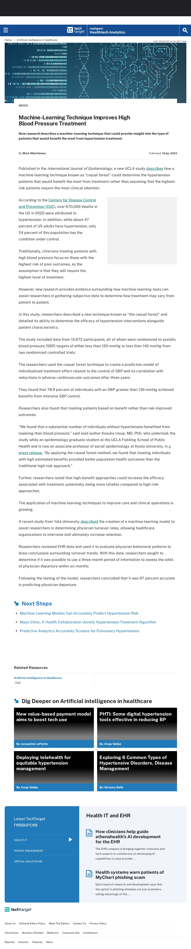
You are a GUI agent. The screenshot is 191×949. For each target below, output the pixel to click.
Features (37, 942)
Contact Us (79, 923)
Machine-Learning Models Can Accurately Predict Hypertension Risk (79, 613)
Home (8, 40)
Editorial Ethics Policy (32, 923)
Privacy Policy (98, 923)
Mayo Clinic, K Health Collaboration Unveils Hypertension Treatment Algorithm (88, 622)
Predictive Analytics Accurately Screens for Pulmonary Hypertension (79, 631)
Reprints (10, 942)
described (89, 521)
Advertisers (12, 932)
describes (154, 168)
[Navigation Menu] (6, 30)
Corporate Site (70, 932)
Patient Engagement (28, 850)
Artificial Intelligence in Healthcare (38, 678)
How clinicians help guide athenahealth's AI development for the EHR (128, 836)
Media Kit (53, 932)
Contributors (90, 932)
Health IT (20, 840)
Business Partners (33, 932)
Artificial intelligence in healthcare (37, 40)
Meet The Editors (59, 923)
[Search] (185, 30)
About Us (10, 923)
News (23, 105)
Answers (23, 942)
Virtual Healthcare (28, 861)
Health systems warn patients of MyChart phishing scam (130, 875)
